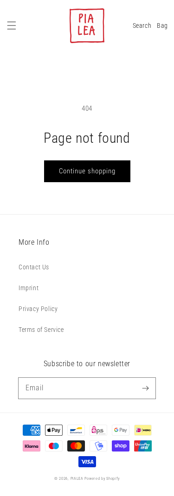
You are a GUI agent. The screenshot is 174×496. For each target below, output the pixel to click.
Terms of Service (41, 329)
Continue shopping (87, 171)
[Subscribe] (145, 388)
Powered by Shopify (102, 478)
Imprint (29, 288)
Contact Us (34, 267)
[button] (11, 25)
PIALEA (77, 478)
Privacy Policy (38, 308)
